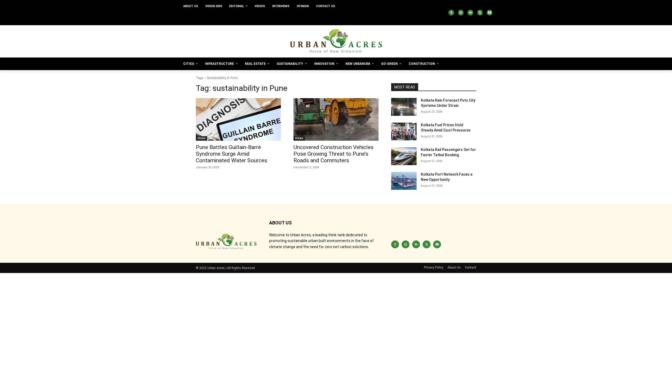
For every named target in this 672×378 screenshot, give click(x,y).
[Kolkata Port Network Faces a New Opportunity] (404, 181)
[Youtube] (489, 12)
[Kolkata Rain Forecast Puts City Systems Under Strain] (404, 107)
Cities (201, 138)
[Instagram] (461, 12)
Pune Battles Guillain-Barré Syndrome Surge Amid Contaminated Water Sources (231, 154)
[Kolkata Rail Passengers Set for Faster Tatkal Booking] (404, 156)
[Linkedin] (470, 12)
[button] (408, 19)
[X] (480, 12)
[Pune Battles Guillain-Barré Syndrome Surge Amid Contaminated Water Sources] (238, 119)
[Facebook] (451, 12)
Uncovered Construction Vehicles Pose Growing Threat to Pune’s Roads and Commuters (333, 154)
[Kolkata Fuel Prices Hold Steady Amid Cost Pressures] (404, 131)
